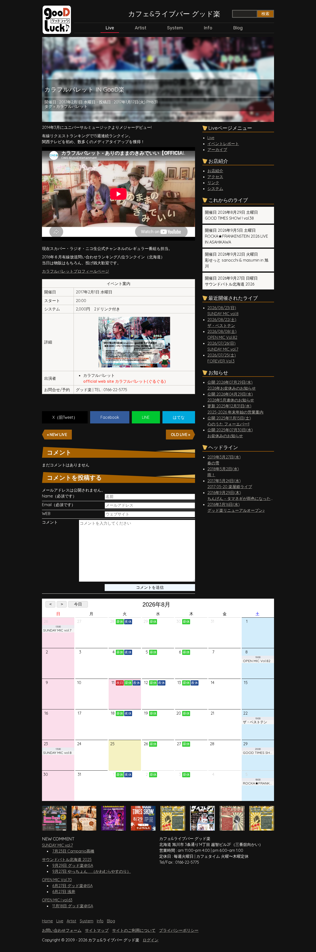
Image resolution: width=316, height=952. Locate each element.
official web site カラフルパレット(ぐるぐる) (124, 381)
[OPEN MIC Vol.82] (232, 828)
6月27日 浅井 (63, 891)
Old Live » (180, 434)
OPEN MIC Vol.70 (57, 879)
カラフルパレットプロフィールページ (75, 271)
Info (208, 28)
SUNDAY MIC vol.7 (57, 845)
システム (215, 188)
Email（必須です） (58, 504)
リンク (213, 182)
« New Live (57, 434)
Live (109, 28)
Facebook (109, 417)
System (175, 28)
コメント (50, 522)
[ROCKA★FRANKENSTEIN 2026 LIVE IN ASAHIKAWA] (113, 828)
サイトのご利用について (134, 930)
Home (47, 920)
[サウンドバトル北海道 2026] (54, 828)
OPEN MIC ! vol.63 (57, 899)
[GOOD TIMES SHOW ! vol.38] (143, 828)
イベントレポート (223, 143)
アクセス (215, 176)
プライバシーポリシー (178, 930)
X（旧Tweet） (64, 417)
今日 (78, 604)
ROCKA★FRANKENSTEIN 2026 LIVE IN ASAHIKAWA (236, 236)
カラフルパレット (72, 106)
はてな (179, 417)
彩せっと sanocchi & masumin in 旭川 (236, 260)
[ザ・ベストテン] (202, 828)
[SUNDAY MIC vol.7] (261, 828)
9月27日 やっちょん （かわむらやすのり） (91, 871)
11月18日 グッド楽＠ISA (72, 905)
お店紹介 (215, 170)
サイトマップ (97, 930)
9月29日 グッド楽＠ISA (72, 865)
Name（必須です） (59, 496)
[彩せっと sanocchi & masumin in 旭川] (84, 828)
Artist (140, 28)
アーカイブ (217, 149)
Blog (238, 28)
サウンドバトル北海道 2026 (231, 281)
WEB (46, 513)
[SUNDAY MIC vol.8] (172, 828)
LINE (146, 417)
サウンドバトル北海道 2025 (67, 859)
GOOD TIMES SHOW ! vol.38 (231, 215)
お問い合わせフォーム (61, 930)
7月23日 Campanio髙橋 (73, 851)
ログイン (150, 939)
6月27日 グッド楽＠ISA (72, 885)
